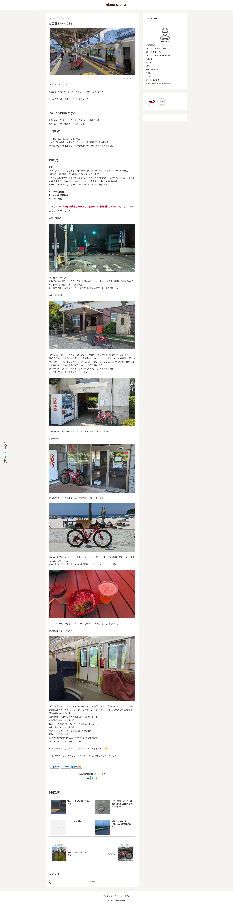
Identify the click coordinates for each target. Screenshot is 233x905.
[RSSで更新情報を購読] (96, 778)
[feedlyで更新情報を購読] (92, 778)
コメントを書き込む (92, 881)
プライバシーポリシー (122, 896)
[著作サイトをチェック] (88, 778)
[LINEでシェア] (5, 457)
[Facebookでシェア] (5, 448)
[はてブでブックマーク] (5, 452)
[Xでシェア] (5, 444)
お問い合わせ (107, 896)
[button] (5, 461)
